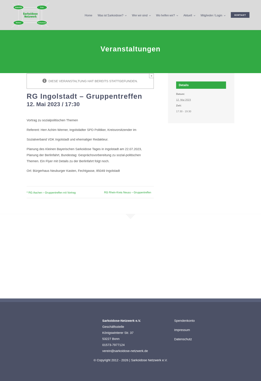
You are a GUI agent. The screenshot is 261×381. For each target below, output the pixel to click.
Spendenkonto (184, 320)
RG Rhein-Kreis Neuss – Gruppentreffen (127, 192)
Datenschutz (183, 339)
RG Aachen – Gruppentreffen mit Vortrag (52, 192)
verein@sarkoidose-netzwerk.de (125, 351)
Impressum (182, 330)
